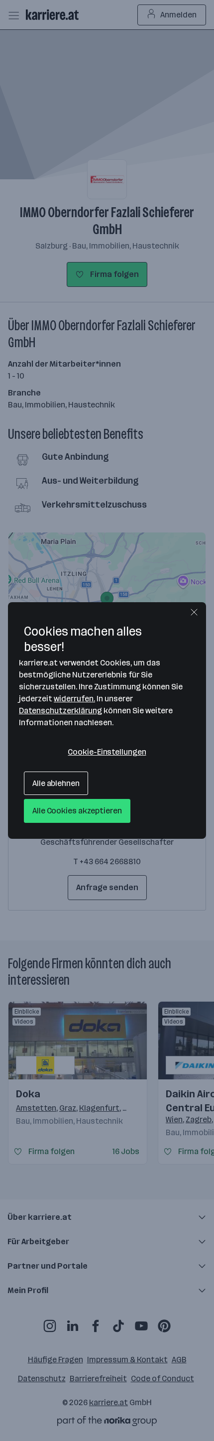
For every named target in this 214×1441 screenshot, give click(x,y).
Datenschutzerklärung (60, 710)
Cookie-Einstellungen (107, 752)
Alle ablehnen (56, 783)
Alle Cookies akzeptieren (77, 810)
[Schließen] (194, 612)
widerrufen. (74, 698)
